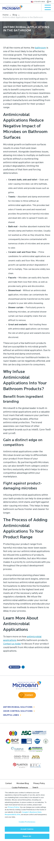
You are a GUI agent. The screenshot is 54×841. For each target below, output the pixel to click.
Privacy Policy (39, 783)
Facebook (15, 667)
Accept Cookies (27, 829)
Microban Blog (22, 783)
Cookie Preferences (27, 822)
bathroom (40, 48)
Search (35, 788)
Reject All (27, 836)
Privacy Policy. (14, 807)
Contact (29, 695)
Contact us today (12, 644)
